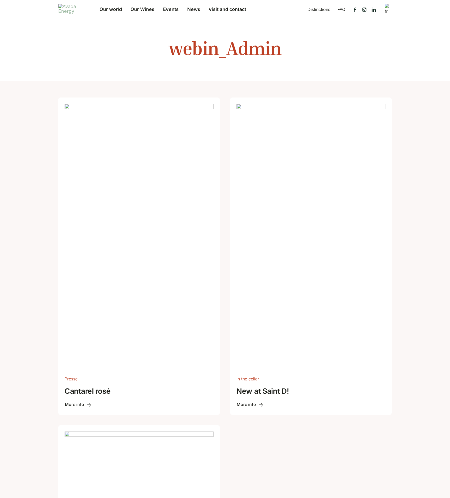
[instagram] (364, 10)
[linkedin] (374, 10)
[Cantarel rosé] (139, 107)
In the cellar (247, 378)
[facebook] (355, 10)
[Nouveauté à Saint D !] (310, 107)
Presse (71, 378)
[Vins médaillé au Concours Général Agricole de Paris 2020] (139, 435)
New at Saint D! (262, 391)
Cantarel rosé (87, 391)
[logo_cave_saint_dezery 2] (70, 6)
